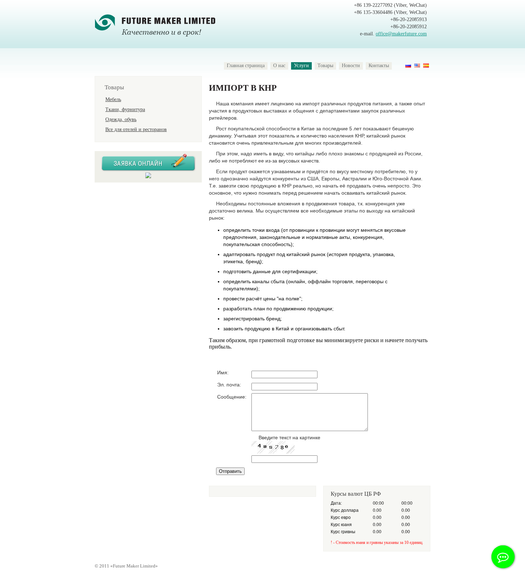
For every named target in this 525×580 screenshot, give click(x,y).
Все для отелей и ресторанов (136, 129)
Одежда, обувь (120, 119)
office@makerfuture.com (401, 33)
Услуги (301, 65)
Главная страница (246, 65)
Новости (351, 65)
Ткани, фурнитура (125, 109)
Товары (325, 65)
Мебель (113, 99)
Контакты (379, 65)
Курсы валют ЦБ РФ (356, 494)
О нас (279, 65)
